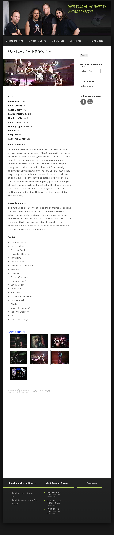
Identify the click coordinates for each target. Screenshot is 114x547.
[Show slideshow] (16, 331)
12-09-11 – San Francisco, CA (54, 501)
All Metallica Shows (37, 40)
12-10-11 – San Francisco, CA (54, 493)
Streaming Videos (95, 40)
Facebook (92, 483)
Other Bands (58, 40)
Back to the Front (14, 40)
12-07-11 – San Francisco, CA (54, 510)
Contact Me (75, 40)
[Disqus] (39, 433)
